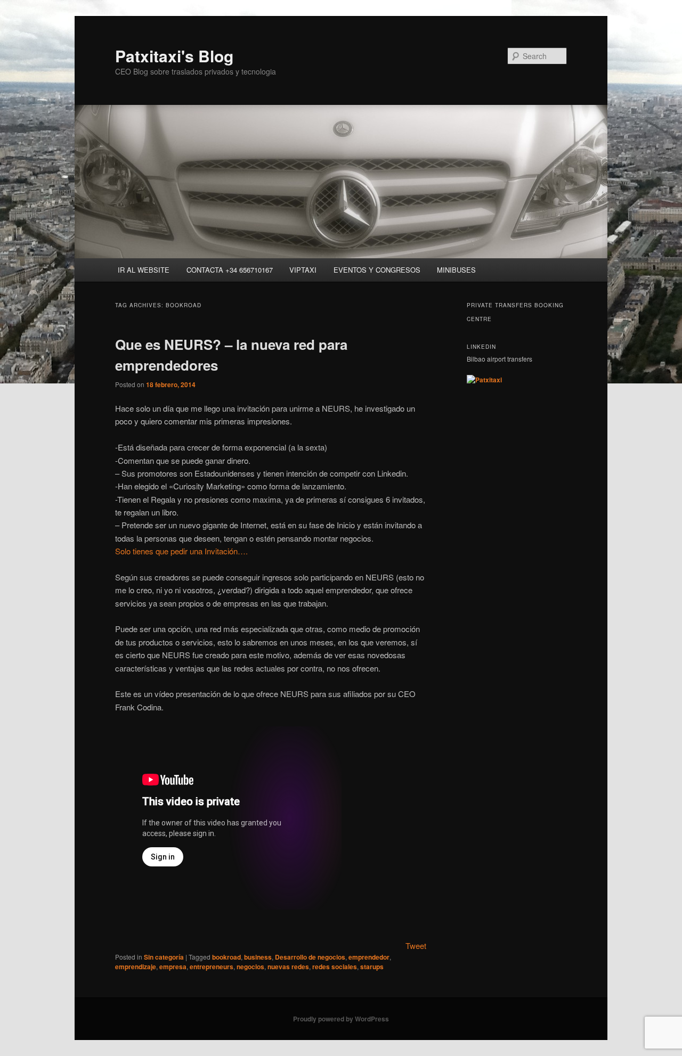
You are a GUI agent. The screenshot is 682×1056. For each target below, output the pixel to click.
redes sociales (334, 966)
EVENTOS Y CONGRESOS (377, 270)
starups (372, 966)
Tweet (415, 945)
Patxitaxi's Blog (174, 55)
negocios (250, 966)
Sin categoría (164, 957)
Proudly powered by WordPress (341, 1019)
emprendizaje (135, 966)
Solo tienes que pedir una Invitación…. (181, 550)
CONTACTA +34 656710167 (229, 270)
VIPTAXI (302, 270)
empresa (172, 966)
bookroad (226, 957)
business (258, 957)
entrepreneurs (211, 966)
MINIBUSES (456, 270)
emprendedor (368, 957)
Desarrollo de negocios (310, 957)
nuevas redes (288, 966)
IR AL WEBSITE (143, 270)
